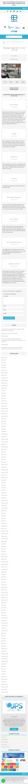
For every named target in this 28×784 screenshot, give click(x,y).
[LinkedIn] (20, 11)
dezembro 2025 (4, 377)
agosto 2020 (4, 541)
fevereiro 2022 (4, 495)
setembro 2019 (4, 569)
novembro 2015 (4, 686)
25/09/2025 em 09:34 (14, 221)
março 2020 (3, 554)
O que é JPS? (14, 716)
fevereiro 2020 (4, 556)
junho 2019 (3, 577)
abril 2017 (3, 643)
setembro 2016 (4, 661)
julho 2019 (3, 574)
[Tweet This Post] (11, 82)
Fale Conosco (4, 737)
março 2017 (3, 646)
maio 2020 (3, 549)
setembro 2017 (4, 630)
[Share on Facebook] (5, 82)
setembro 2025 (4, 385)
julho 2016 (3, 666)
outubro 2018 (4, 597)
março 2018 (3, 615)
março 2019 (3, 584)
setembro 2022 (4, 477)
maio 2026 (3, 365)
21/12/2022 (14, 55)
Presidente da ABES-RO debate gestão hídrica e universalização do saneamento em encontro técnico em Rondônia (13, 340)
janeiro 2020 (4, 559)
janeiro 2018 (4, 620)
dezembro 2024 (4, 408)
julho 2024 (3, 421)
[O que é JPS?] (14, 712)
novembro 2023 (4, 441)
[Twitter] (10, 11)
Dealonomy (14, 178)
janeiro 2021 (4, 528)
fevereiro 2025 (4, 403)
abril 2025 (3, 398)
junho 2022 (3, 485)
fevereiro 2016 (4, 679)
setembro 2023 (4, 446)
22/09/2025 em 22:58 (14, 244)
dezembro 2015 (4, 684)
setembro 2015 (4, 692)
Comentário (5, 296)
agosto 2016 (4, 664)
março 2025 (3, 400)
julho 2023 (3, 452)
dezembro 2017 (4, 623)
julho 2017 (3, 635)
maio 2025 (3, 395)
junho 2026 (3, 362)
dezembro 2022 (4, 469)
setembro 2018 (4, 600)
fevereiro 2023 (4, 464)
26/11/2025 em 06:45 (14, 107)
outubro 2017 (4, 628)
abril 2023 (3, 459)
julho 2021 (3, 513)
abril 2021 (3, 520)
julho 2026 (3, 360)
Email (4, 309)
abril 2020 (3, 551)
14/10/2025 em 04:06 (14, 180)
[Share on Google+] (23, 82)
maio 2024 (3, 426)
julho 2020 (3, 543)
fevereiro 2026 (4, 372)
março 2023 (3, 462)
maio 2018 (3, 610)
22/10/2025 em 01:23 (14, 159)
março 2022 (3, 492)
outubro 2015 (4, 689)
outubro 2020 (4, 536)
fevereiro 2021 (4, 526)
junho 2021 (3, 515)
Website (5, 313)
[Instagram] (14, 11)
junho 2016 (3, 669)
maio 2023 (3, 457)
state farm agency (14, 104)
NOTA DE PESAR (4, 336)
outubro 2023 (4, 444)
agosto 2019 (4, 572)
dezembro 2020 (4, 531)
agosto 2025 (4, 388)
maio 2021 (3, 518)
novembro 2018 (4, 595)
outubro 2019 (4, 566)
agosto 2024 (4, 418)
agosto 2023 (4, 449)
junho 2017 (3, 638)
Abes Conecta (4, 744)
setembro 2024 (4, 416)
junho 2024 (3, 423)
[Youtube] (17, 11)
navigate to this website (14, 264)
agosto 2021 (4, 510)
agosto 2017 (4, 633)
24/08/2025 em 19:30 (14, 266)
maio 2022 (3, 487)
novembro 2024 (4, 411)
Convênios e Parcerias (5, 746)
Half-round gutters (14, 219)
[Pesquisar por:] (14, 36)
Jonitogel (14, 133)
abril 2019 (3, 582)
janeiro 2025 (4, 406)
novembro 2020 (4, 533)
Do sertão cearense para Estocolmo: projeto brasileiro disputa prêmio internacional (12, 329)
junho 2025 (3, 393)
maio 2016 (3, 671)
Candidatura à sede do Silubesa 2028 (9, 333)
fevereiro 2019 (4, 587)
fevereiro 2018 (4, 618)
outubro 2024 (4, 413)
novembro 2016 (4, 656)
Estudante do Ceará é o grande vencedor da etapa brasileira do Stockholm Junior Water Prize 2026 (12, 348)
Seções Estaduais (4, 742)
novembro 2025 (4, 380)
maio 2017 (3, 641)
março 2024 (3, 431)
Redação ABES (14, 59)
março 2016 (3, 676)
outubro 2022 (4, 475)
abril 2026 (3, 367)
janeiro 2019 (4, 589)
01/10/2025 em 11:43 (14, 199)
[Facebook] (7, 11)
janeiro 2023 (4, 467)
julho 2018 (3, 605)
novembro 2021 (4, 503)
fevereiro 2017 (4, 648)
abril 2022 (3, 490)
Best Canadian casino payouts (14, 197)
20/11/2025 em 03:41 (14, 136)
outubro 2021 (4, 505)
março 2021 (3, 523)
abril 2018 (3, 612)
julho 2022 (3, 482)
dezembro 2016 (4, 653)
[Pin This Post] (17, 82)
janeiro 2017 (4, 651)
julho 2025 (3, 390)
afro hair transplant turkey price (14, 242)
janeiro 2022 (4, 497)
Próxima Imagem (14, 89)
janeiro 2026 (4, 375)
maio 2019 (3, 579)
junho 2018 (3, 607)
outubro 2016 (4, 658)
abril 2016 (3, 674)
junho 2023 (3, 454)
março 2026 (3, 370)
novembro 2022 (4, 472)
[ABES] (14, 18)
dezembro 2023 (4, 439)
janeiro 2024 (4, 436)
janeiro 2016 (4, 681)
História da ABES (4, 739)
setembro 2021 (4, 508)
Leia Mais (14, 729)
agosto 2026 (4, 357)
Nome (4, 305)
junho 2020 (3, 546)
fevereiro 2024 (4, 434)
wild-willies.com (14, 157)
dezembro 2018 (4, 592)
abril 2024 (3, 429)
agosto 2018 (4, 602)
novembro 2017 (4, 625)
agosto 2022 (4, 480)
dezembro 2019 (4, 561)
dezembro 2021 (4, 500)
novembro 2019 (4, 564)
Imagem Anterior (14, 88)
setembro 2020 (4, 538)
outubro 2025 (4, 383)
